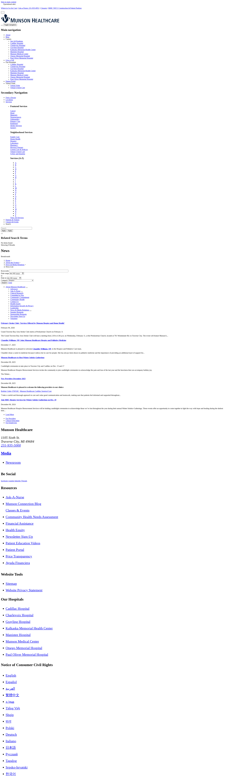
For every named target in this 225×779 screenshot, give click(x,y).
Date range (5, 273)
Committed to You (17, 295)
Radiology (14, 124)
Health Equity (15, 304)
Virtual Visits (15, 86)
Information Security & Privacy (22, 306)
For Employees (11, 423)
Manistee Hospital (17, 52)
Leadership (14, 308)
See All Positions (16, 41)
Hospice (13, 141)
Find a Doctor (11, 98)
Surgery (13, 128)
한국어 (11, 774)
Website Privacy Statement (24, 590)
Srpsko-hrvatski (17, 767)
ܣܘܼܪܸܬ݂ (10, 701)
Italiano (11, 741)
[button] (115, 48)
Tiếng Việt (13, 708)
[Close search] (2, 233)
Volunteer (13, 319)
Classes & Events (12, 222)
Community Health (17, 300)
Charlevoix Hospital (17, 45)
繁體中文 (12, 695)
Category (4, 280)
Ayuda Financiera (18, 563)
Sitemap (11, 583)
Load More (10, 415)
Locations (9, 100)
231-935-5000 (11, 445)
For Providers (11, 419)
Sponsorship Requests (18, 314)
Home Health (15, 139)
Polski (10, 728)
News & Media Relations (15, 265)
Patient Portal (10, 81)
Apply (10, 231)
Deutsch (11, 734)
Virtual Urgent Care (17, 88)
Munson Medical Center (19, 54)
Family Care (14, 137)
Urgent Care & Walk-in (19, 150)
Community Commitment (19, 297)
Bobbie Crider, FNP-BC (10, 391)
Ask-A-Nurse (15, 291)
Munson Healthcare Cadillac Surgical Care (36, 391)
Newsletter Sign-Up (17, 316)
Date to (3, 278)
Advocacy (14, 289)
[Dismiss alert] (2, 12)
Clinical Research (16, 293)
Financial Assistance (20, 523)
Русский (12, 754)
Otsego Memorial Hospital (20, 56)
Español (11, 682)
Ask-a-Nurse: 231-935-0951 (28, 8)
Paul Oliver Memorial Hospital (21, 58)
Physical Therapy (16, 147)
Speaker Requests (16, 312)
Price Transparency (19, 556)
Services (9, 102)
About (8, 35)
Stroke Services (16, 126)
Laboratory (14, 143)
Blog (7, 37)
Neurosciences (15, 117)
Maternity (13, 115)
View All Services (17, 218)
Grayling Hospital (17, 48)
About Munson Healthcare (15, 287)
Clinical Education (12, 421)
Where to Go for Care (9, 8)
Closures (44, 8)
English (11, 675)
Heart (12, 113)
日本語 (11, 747)
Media (6, 453)
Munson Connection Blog (23, 504)
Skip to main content (8, 2)
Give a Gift (10, 60)
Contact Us (14, 302)
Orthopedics (14, 119)
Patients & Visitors (12, 220)
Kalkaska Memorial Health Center (23, 50)
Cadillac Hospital (16, 43)
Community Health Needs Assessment (32, 517)
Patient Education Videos (23, 543)
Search (4, 283)
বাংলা (8, 721)
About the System (12, 263)
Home (8, 260)
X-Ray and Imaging (17, 154)
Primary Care (15, 121)
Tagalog (11, 761)
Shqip (10, 715)
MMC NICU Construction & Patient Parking (65, 8)
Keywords (5, 271)
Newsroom (13, 462)
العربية (10, 688)
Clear (10, 283)
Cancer (13, 111)
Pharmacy (14, 145)
